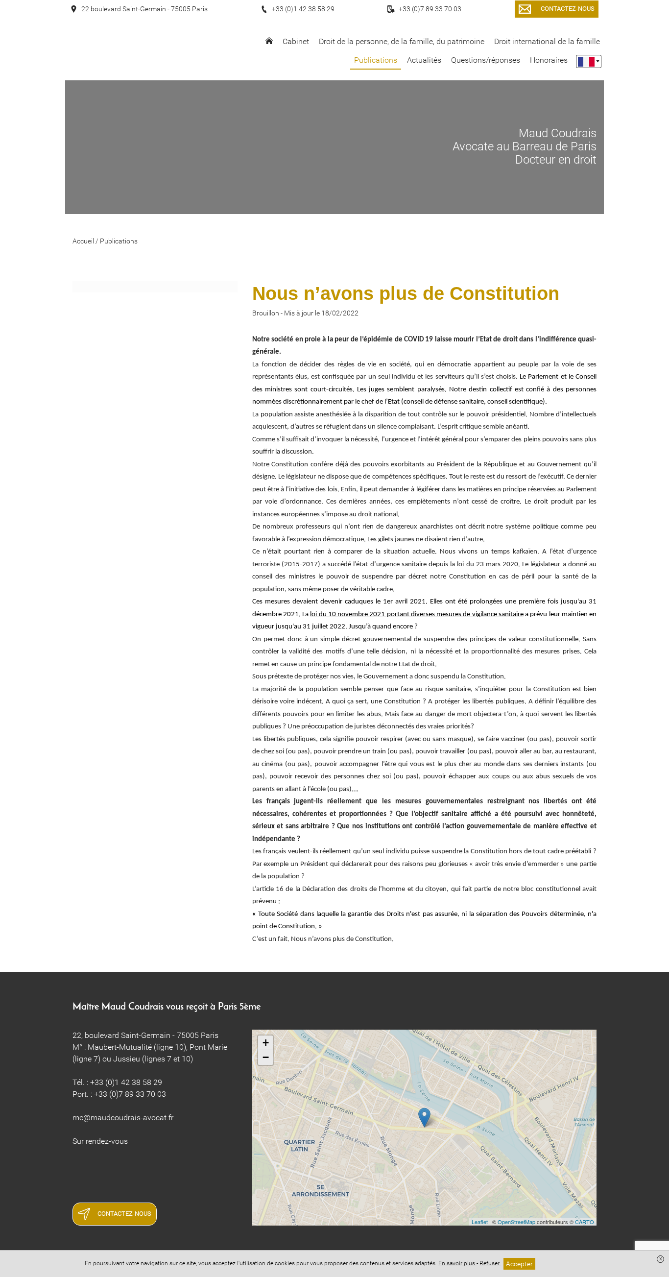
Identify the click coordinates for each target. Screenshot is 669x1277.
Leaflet (480, 1222)
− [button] (266, 1057)
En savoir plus (457, 1263)
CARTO (584, 1222)
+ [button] (266, 1042)
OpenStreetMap (516, 1222)
